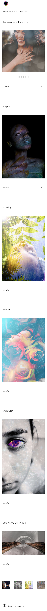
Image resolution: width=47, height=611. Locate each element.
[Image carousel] (23, 54)
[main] (23, 12)
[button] (42, 87)
